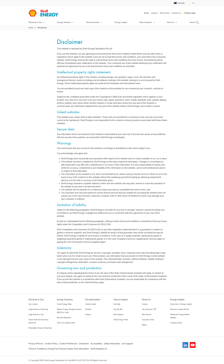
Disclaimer (84, 344)
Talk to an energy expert (66, 323)
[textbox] (184, 2)
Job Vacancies (147, 309)
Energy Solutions (64, 22)
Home (31, 28)
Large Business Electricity (38, 309)
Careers (154, 13)
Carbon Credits (90, 304)
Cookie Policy (51, 344)
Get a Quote (33, 304)
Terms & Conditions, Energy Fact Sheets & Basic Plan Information (59, 349)
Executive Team (148, 320)
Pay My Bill (118, 309)
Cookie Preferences (68, 344)
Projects (88, 314)
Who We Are (146, 314)
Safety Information (112, 344)
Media (146, 13)
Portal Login (190, 13)
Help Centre (165, 13)
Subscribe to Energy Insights (181, 304)
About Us (170, 22)
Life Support (127, 344)
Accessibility (96, 344)
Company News (176, 323)
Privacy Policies (36, 344)
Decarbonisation (92, 22)
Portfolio (88, 309)
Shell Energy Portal (121, 320)
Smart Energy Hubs (64, 304)
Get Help (117, 304)
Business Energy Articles (179, 309)
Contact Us (176, 13)
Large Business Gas (36, 314)
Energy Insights (121, 22)
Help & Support (145, 22)
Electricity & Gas (35, 22)
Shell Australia (97, 349)
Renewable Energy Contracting (40, 328)
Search (192, 22)
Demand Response (64, 318)
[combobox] (184, 3)
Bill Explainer (118, 314)
